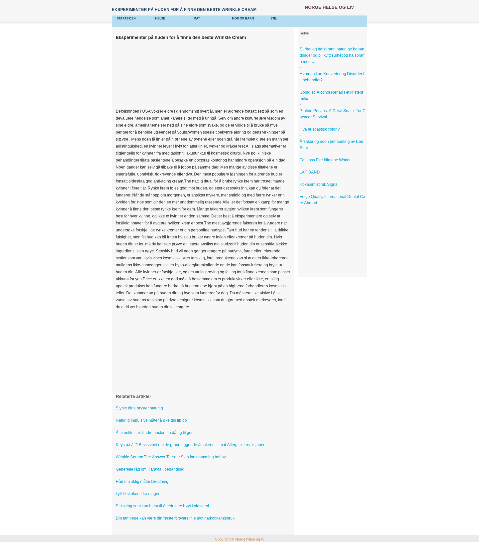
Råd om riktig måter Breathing (142, 481)
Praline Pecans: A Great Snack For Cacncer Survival (332, 114)
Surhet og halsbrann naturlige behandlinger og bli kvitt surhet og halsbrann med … (332, 55)
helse (160, 18)
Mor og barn (243, 18)
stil (273, 18)
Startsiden (126, 18)
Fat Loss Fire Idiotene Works (325, 160)
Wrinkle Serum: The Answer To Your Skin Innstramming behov (171, 457)
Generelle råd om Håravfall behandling (150, 469)
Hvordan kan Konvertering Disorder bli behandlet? (332, 77)
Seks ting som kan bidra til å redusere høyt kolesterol (163, 506)
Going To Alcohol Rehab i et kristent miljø (332, 95)
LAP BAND (310, 172)
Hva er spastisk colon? (320, 129)
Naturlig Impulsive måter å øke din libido (152, 420)
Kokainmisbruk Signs (319, 184)
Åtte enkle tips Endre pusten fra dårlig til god (155, 432)
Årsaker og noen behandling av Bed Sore (332, 144)
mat (197, 18)
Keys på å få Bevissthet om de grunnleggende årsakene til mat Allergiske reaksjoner (190, 445)
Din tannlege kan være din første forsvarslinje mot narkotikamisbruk (176, 518)
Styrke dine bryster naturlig (140, 408)
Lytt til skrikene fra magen (138, 494)
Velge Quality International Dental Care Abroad (332, 199)
